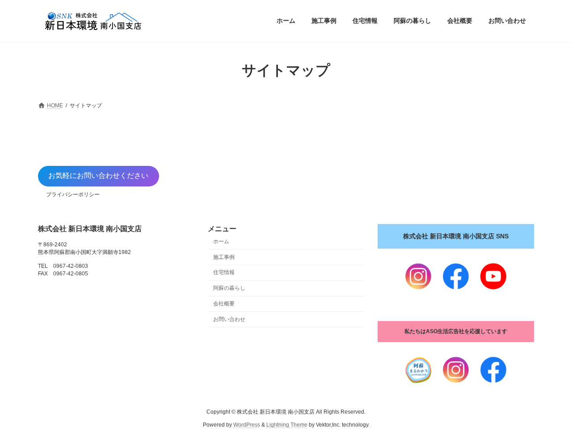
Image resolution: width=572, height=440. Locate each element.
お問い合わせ (229, 319)
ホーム (221, 241)
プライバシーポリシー (73, 194)
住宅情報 (224, 272)
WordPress (246, 425)
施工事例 (224, 257)
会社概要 (224, 303)
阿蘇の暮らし (229, 288)
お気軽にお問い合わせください (98, 175)
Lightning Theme (286, 425)
